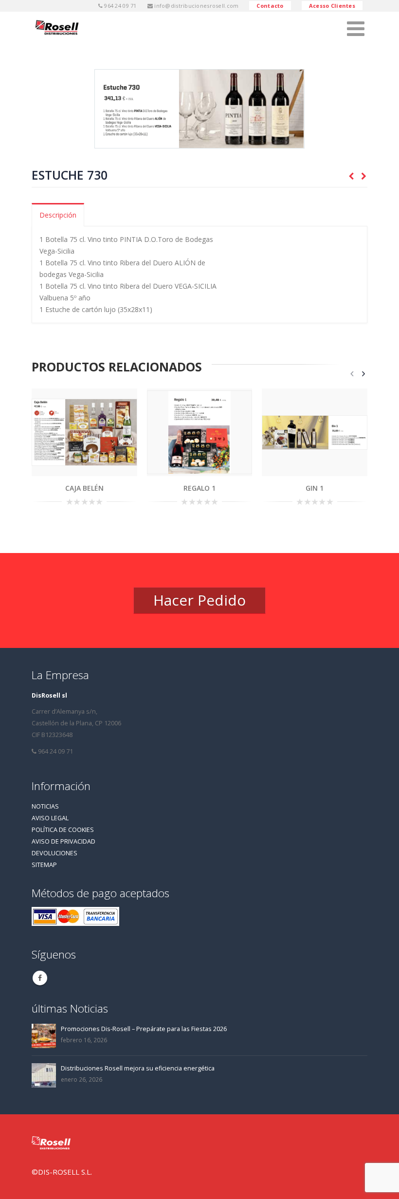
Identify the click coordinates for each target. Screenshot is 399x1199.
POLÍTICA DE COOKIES (63, 830)
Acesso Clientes (332, 5)
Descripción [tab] (57, 215)
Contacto (269, 5)
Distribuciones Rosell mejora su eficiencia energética (138, 1068)
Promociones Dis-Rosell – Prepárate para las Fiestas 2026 (144, 1029)
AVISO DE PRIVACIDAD (63, 841)
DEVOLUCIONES (54, 853)
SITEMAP (44, 865)
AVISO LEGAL (50, 818)
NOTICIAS (45, 806)
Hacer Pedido (199, 600)
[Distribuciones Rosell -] (58, 28)
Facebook (40, 978)
